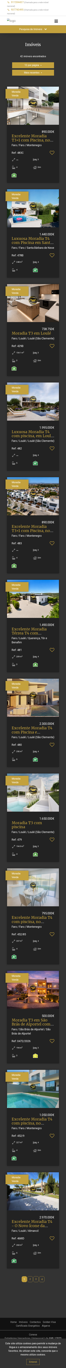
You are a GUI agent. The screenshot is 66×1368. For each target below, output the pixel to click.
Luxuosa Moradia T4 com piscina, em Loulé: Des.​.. (33, 435)
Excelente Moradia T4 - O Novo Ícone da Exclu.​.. (32, 1225)
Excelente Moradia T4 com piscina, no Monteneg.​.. (32, 921)
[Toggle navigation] (56, 21)
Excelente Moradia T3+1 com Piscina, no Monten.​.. (31, 140)
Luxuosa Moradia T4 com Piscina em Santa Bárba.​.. (32, 242)
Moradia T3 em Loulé (31, 333)
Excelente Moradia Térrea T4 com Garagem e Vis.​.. (29, 633)
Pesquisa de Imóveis (31, 29)
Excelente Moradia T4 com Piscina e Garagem (32, 732)
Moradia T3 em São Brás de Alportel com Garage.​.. (31, 1024)
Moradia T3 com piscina (27, 824)
